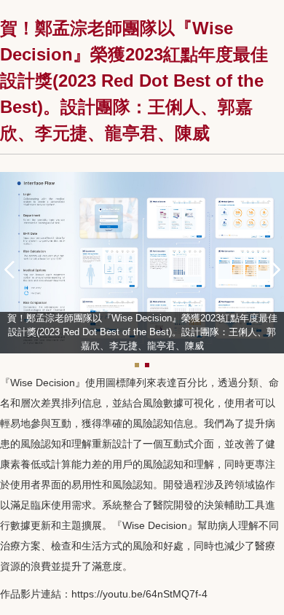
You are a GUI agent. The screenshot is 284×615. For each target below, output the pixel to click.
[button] (14, 267)
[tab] (137, 365)
